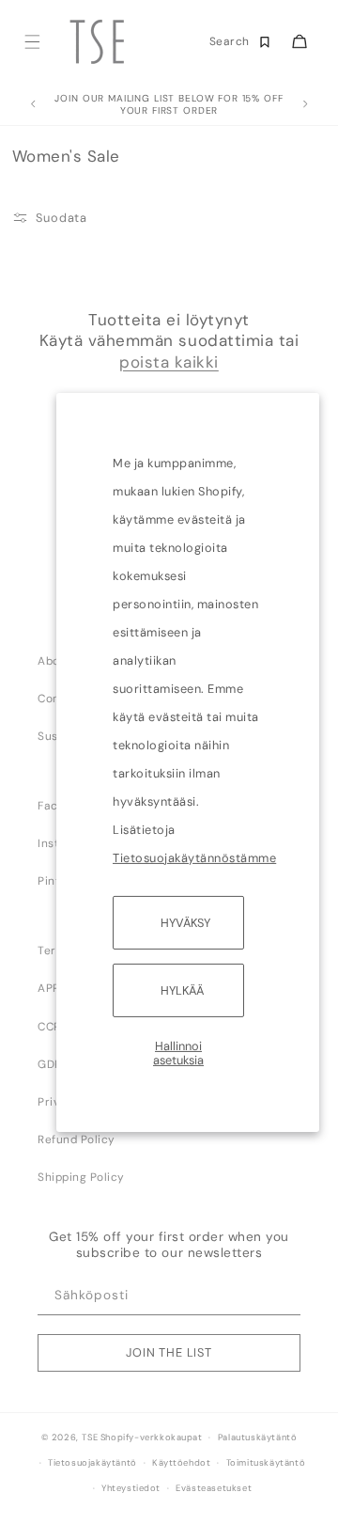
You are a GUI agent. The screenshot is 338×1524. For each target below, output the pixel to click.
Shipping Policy (81, 1177)
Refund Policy (76, 1139)
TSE (90, 1437)
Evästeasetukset (214, 1488)
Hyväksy (185, 922)
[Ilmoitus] (305, 104)
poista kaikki (169, 362)
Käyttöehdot (181, 1463)
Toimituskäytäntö (266, 1463)
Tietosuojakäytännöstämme (194, 857)
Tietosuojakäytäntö (92, 1463)
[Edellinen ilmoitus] (33, 104)
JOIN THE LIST (169, 1352)
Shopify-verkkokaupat (151, 1437)
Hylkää (182, 990)
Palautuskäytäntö (258, 1437)
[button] (31, 41)
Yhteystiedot (131, 1488)
